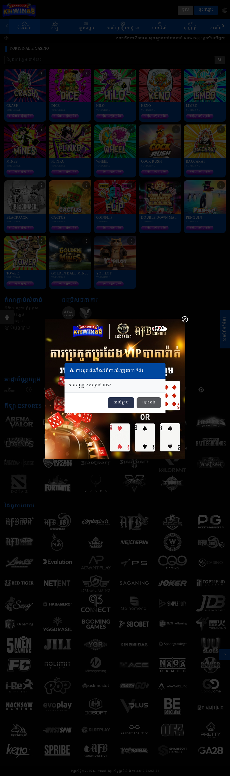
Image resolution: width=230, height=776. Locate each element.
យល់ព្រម (121, 402)
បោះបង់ (148, 402)
